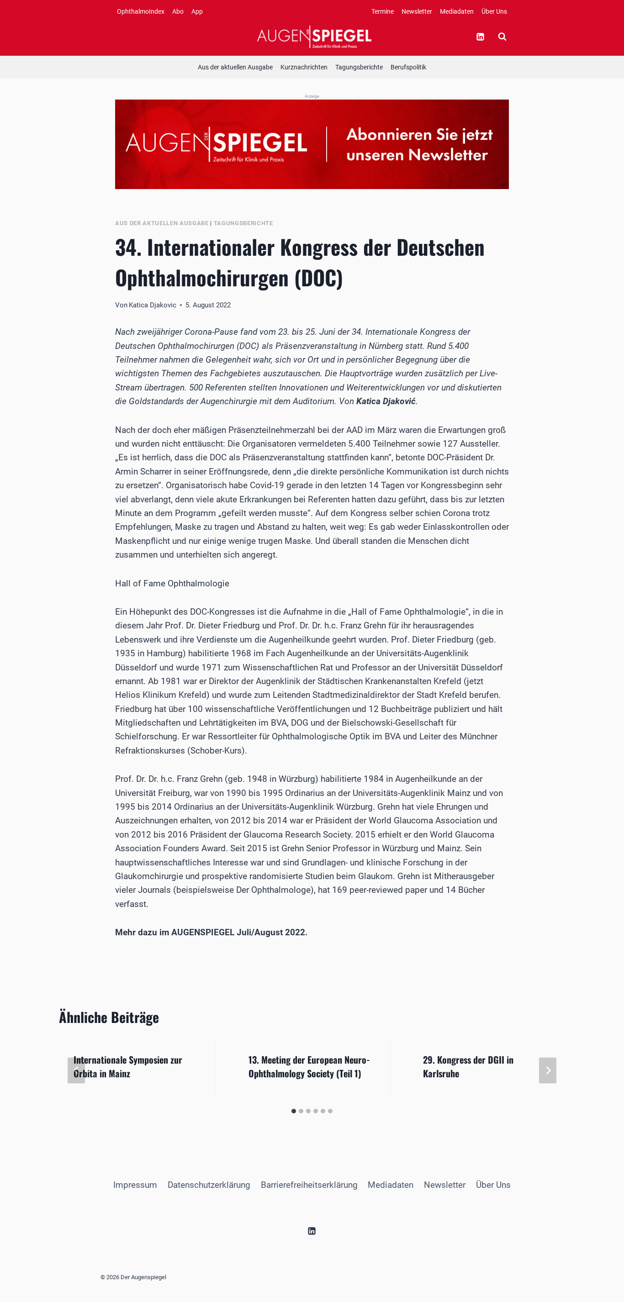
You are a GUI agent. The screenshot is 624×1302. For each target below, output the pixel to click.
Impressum (135, 1185)
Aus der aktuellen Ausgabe (235, 67)
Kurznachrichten (304, 67)
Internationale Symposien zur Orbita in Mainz (128, 1066)
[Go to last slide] (76, 1071)
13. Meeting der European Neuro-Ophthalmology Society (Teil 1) (309, 1066)
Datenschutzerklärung (209, 1185)
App (197, 11)
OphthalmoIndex (140, 11)
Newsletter (417, 11)
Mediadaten (457, 11)
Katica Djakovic (152, 305)
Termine (382, 11)
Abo (178, 11)
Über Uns (494, 11)
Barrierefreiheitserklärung (309, 1185)
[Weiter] (547, 1071)
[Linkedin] (480, 36)
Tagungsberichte (359, 67)
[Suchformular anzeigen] (502, 36)
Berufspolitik (408, 67)
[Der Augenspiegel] (314, 36)
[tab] (293, 1111)
